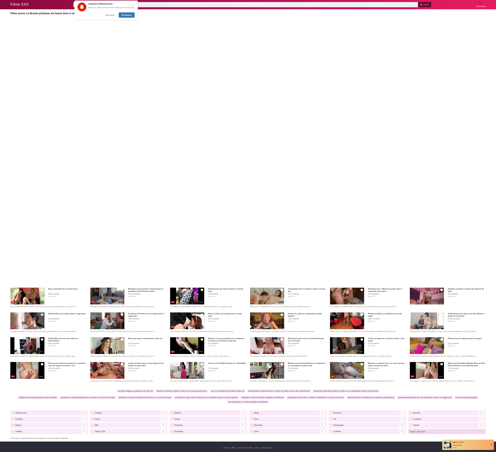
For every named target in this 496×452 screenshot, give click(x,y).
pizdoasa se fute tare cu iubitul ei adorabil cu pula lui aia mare (316, 397)
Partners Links (267, 448)
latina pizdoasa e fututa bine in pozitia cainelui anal (371, 397)
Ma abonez (127, 15)
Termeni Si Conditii (245, 448)
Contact (257, 448)
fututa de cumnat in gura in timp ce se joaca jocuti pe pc (182, 391)
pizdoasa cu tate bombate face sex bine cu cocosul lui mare (88, 397)
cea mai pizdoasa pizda (466, 397)
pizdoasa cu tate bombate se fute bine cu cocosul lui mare (145, 397)
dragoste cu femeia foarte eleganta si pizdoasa (262, 397)
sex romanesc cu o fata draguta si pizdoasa (248, 402)
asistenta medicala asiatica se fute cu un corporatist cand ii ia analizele (345, 391)
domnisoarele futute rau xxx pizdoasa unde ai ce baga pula (425, 397)
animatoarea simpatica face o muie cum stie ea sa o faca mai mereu (279, 391)
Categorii (481, 6)
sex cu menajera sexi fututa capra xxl (227, 391)
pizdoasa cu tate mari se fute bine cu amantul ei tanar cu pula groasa (206, 397)
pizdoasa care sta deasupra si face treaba (38, 397)
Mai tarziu (110, 15)
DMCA (233, 448)
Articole (226, 448)
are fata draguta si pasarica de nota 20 (135, 391)
